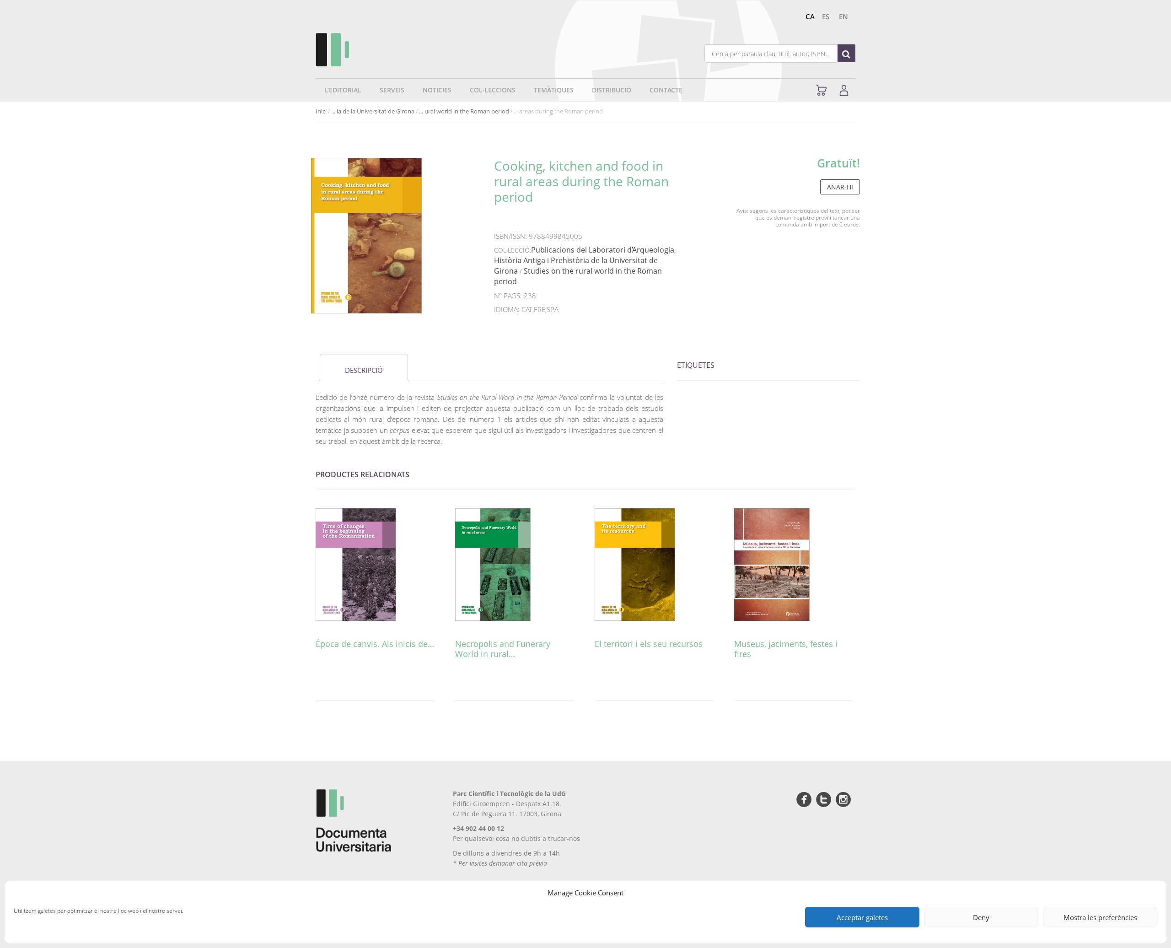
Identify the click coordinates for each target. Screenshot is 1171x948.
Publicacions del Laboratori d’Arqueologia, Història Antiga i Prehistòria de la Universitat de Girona (585, 260)
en (843, 16)
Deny (981, 917)
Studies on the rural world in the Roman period (578, 276)
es (825, 16)
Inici (321, 111)
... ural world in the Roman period (464, 111)
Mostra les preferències (1100, 917)
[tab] (364, 368)
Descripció (364, 370)
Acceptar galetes (862, 917)
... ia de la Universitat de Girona (372, 111)
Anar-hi (840, 187)
